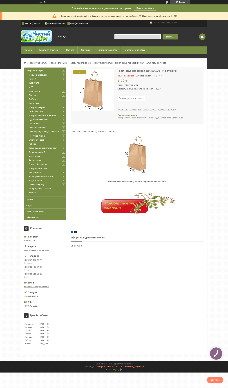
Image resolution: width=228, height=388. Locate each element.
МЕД (31, 87)
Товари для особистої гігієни (42, 115)
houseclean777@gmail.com (36, 287)
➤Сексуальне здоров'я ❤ (41, 176)
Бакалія (32, 193)
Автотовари (35, 160)
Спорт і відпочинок (38, 164)
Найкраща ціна (33, 217)
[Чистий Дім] (36, 36)
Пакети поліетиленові (80, 63)
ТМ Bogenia (34, 99)
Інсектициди (34, 156)
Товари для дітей (37, 152)
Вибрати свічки (145, 8)
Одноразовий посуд (38, 119)
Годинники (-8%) (36, 184)
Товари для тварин (38, 168)
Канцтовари (34, 91)
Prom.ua (128, 364)
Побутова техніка (37, 136)
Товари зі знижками (35, 211)
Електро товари (36, 140)
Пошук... (170, 37)
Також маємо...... (36, 172)
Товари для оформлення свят (43, 148)
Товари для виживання (40, 188)
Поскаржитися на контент (107, 367)
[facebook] (72, 232)
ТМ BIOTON (34, 103)
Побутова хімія (36, 111)
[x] (75, 232)
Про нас (70, 50)
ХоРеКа (32, 144)
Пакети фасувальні (103, 63)
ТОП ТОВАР (34, 83)
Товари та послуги (48, 50)
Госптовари (34, 123)
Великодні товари (37, 127)
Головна (28, 50)
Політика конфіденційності (132, 367)
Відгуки (29, 205)
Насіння (32, 79)
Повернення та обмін (134, 50)
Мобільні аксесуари (38, 75)
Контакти (85, 50)
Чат (217, 380)
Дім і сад (33, 95)
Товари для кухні (58, 63)
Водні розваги (35, 180)
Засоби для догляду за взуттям (44, 132)
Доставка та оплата (107, 50)
